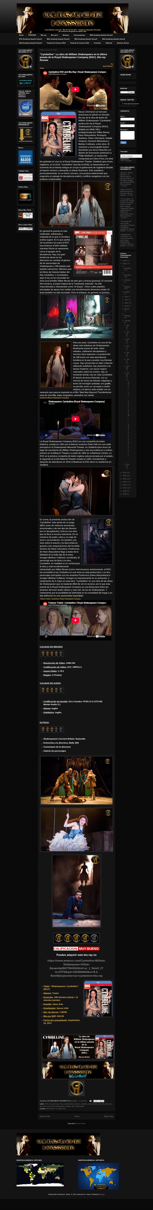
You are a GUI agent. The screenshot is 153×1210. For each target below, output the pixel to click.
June (127, 300)
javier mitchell (92, 1104)
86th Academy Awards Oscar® (58, 39)
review (49, 1106)
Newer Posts (45, 1116)
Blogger (102, 1194)
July (126, 297)
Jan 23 (127, 333)
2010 (125, 494)
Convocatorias (79, 35)
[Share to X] (99, 1101)
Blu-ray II (54, 35)
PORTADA (32, 35)
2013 (125, 485)
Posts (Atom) (81, 1123)
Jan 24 (127, 326)
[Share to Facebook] (101, 1101)
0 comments (83, 1101)
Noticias (66, 35)
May (126, 303)
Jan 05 (127, 374)
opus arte (43, 1106)
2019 (125, 260)
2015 (125, 479)
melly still (101, 1104)
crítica (61, 1104)
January (127, 321)
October (127, 280)
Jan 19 (127, 340)
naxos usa (108, 1104)
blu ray (51, 1104)
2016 (46, 1104)
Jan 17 (127, 347)
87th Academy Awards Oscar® (30, 39)
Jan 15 (127, 353)
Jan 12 (127, 360)
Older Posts (108, 1116)
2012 (125, 488)
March (127, 309)
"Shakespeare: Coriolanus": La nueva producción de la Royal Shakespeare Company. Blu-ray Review (126, 240)
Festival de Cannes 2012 (79, 43)
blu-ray (56, 1104)
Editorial (109, 43)
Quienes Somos (123, 43)
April (126, 306)
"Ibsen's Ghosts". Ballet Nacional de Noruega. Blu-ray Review (126, 192)
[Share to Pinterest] (103, 1101)
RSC (73, 1106)
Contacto (97, 43)
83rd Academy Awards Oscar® (30, 43)
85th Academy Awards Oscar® (85, 39)
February (127, 316)
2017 (125, 472)
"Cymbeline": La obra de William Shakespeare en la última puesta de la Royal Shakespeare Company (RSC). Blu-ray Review (73, 57)
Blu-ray (43, 35)
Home (21, 35)
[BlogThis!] (97, 1101)
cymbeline (84, 1104)
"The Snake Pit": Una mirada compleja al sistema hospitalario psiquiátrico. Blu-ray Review (127, 226)
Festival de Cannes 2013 (56, 43)
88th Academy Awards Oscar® (101, 35)
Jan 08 (127, 367)
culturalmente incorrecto (72, 1104)
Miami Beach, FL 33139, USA (56, 1108)
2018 (125, 263)
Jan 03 (127, 465)
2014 (125, 482)
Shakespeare (80, 1106)
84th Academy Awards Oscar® (113, 39)
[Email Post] (90, 1101)
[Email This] (94, 1101)
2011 (125, 491)
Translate (128, 160)
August (127, 292)
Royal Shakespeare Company (61, 1106)
